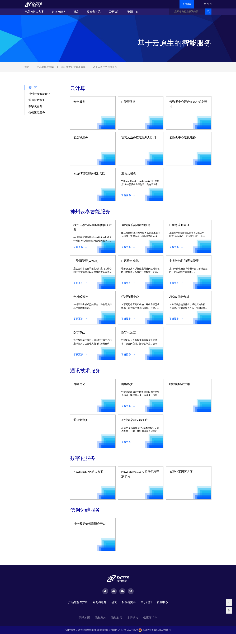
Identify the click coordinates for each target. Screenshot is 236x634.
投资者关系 (94, 11)
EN (209, 4)
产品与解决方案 (34, 11)
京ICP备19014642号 (128, 629)
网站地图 (84, 617)
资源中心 (132, 11)
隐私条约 (100, 617)
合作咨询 (186, 4)
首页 (27, 67)
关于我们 (114, 11)
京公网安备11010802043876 (156, 629)
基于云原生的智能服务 (105, 67)
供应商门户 (150, 617)
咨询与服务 (59, 11)
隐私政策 (116, 617)
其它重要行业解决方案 (73, 67)
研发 (76, 11)
